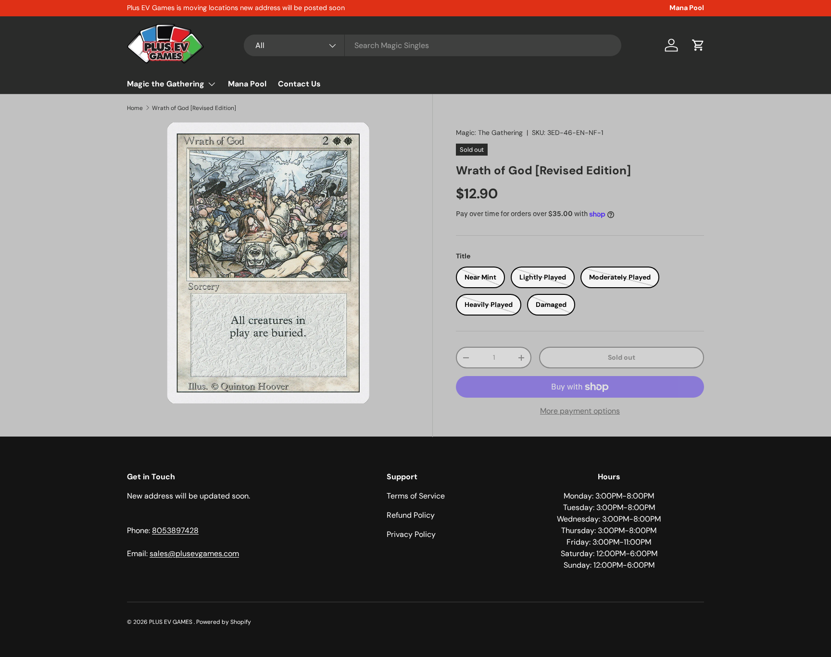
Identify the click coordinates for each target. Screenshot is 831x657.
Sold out (621, 357)
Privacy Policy (411, 534)
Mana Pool (686, 7)
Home (135, 108)
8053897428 (175, 530)
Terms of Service (416, 496)
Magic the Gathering (165, 84)
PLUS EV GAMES (171, 622)
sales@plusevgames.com (194, 553)
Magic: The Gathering (489, 132)
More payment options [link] (580, 411)
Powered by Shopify (223, 622)
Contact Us (299, 84)
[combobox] (432, 45)
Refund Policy (411, 515)
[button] (698, 45)
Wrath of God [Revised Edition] (194, 108)
